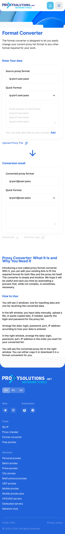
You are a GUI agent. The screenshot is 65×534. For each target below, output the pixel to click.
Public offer (8, 522)
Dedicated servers (12, 503)
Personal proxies (11, 458)
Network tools (10, 508)
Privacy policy (55, 522)
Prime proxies (10, 468)
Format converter (12, 437)
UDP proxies (9, 483)
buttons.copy (32, 237)
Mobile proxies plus (13, 493)
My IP (5, 427)
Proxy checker (10, 432)
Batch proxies (10, 463)
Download (8, 237)
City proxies (9, 473)
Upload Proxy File (12, 143)
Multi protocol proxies (14, 478)
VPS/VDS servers (12, 498)
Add (53, 132)
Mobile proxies (10, 488)
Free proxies (9, 442)
